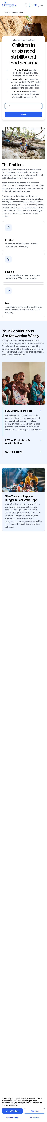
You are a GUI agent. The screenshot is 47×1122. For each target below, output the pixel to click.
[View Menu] (42, 5)
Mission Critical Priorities (14, 13)
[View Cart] (26, 5)
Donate (23, 114)
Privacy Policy (35, 1117)
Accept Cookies (12, 1111)
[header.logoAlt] (9, 6)
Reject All (34, 1111)
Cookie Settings (12, 1117)
